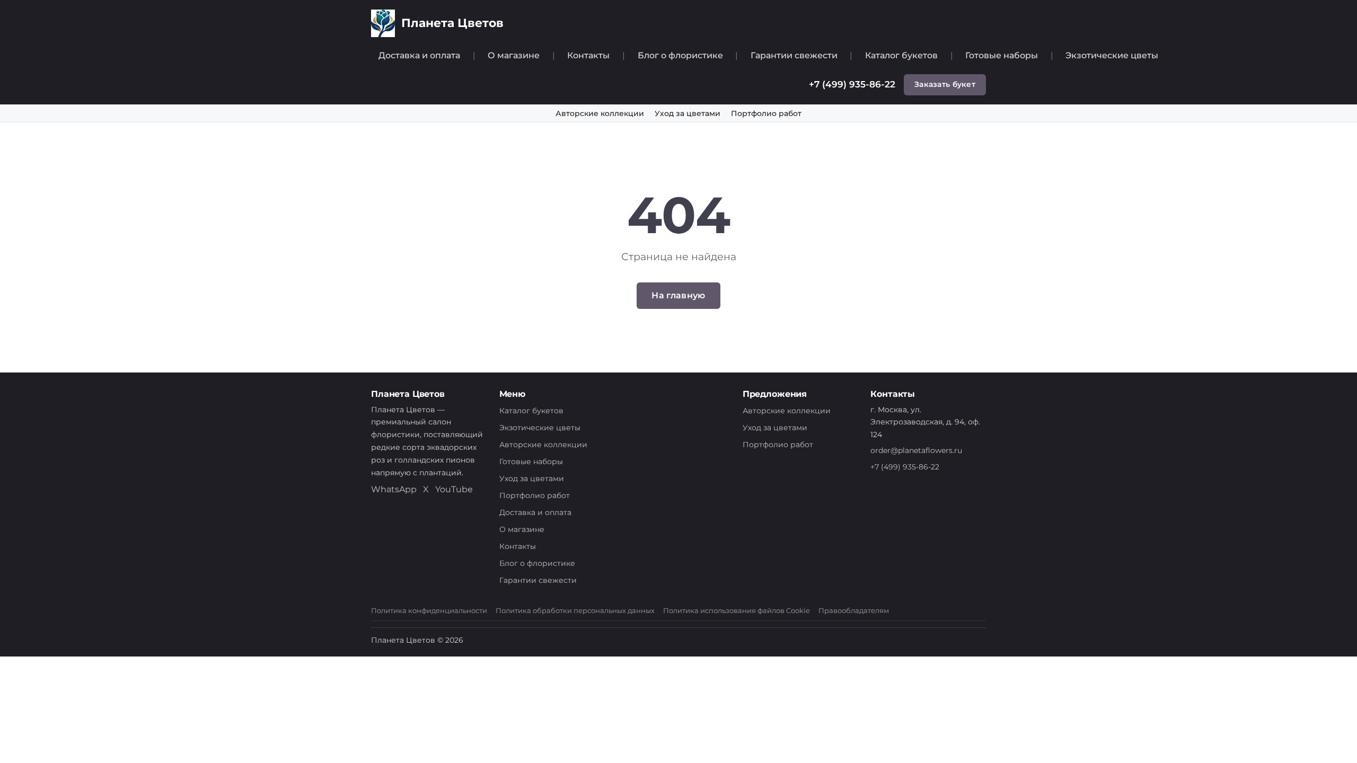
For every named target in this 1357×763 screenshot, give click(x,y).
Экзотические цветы (1111, 55)
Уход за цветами (687, 113)
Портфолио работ (766, 113)
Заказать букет (944, 84)
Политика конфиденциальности (429, 611)
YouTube (454, 489)
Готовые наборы (1001, 55)
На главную (678, 295)
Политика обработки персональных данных (575, 611)
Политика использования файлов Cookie (736, 611)
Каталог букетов (901, 55)
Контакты (588, 55)
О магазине (514, 55)
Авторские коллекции (600, 113)
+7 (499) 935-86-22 (852, 84)
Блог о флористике (680, 55)
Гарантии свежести (794, 55)
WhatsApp (394, 489)
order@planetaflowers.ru (916, 450)
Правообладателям (853, 611)
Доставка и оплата (419, 55)
